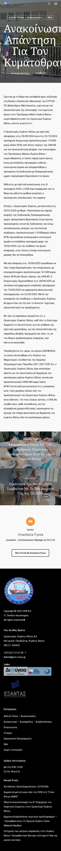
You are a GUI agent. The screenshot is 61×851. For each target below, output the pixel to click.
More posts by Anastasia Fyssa (30, 553)
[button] (55, 3)
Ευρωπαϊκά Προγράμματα (17, 738)
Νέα (50, 17)
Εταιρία (8, 733)
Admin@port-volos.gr (15, 657)
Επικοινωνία (10, 727)
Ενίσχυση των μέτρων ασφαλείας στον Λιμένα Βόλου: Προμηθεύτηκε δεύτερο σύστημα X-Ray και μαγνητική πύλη (30, 835)
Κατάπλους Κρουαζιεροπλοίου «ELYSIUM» (26, 786)
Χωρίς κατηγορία (13, 749)
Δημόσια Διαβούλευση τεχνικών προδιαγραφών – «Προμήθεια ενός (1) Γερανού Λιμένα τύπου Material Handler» (30, 821)
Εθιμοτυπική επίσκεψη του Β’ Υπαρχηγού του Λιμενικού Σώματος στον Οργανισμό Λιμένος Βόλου (28, 806)
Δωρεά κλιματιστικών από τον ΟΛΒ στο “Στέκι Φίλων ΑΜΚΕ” (29, 794)
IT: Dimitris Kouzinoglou (16, 615)
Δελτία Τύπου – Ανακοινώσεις (25, 17)
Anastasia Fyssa (21, 73)
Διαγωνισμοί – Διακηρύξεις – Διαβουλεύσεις (28, 721)
